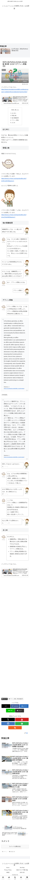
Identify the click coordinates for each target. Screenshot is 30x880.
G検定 (8, 872)
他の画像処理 (15, 118)
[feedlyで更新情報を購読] (22, 723)
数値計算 (5, 698)
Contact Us (15, 874)
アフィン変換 (15, 120)
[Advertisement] (15, 28)
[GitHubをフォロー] (8, 723)
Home (7, 867)
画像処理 (21, 698)
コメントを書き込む (15, 846)
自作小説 (22, 872)
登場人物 (14, 115)
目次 (12, 109)
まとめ (13, 122)
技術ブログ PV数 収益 (22, 870)
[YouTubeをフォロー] (22, 719)
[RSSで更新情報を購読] (15, 727)
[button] (19, 710)
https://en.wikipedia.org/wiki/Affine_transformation (14, 388)
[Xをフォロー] (8, 719)
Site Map (22, 867)
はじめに (14, 113)
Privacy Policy (8, 870)
